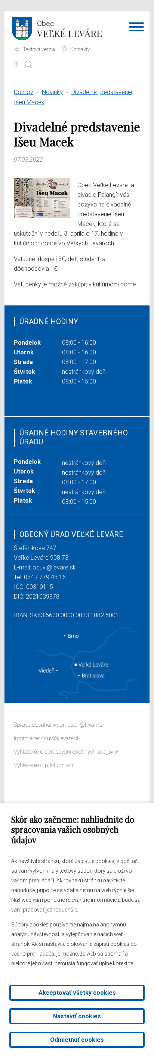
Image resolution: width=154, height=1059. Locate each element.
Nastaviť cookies (77, 1016)
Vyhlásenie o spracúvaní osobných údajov (63, 751)
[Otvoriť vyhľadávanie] (29, 64)
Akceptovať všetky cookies (77, 992)
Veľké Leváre (69, 29)
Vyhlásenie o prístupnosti (43, 765)
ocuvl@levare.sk (54, 567)
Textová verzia (39, 49)
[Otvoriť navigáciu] (136, 28)
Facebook (15, 64)
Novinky (52, 92)
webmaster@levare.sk (79, 724)
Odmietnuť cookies (77, 1039)
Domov (23, 92)
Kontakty (80, 49)
